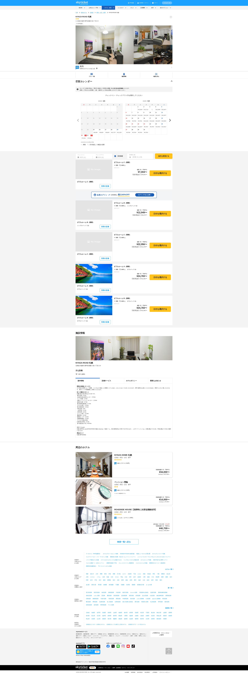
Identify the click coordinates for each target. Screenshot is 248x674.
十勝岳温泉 (111, 598)
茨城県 (136, 612)
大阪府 (142, 615)
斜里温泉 (138, 595)
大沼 (97, 574)
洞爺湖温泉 (95, 598)
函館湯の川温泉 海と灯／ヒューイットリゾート (123, 556)
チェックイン (81, 154)
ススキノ (92, 577)
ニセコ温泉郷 (140, 598)
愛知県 (120, 615)
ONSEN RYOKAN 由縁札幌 (127, 553)
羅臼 (135, 580)
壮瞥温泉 (88, 598)
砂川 (91, 580)
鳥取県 (165, 615)
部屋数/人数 (132, 154)
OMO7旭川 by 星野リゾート (160, 560)
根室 (162, 577)
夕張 (87, 577)
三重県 (125, 615)
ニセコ (139, 574)
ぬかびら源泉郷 (156, 598)
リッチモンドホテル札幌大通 (131, 560)
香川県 (109, 618)
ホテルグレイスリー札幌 (158, 553)
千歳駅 (117, 584)
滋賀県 (131, 615)
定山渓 (168, 574)
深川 (171, 577)
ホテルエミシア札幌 (146, 560)
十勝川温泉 (103, 598)
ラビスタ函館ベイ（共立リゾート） (95, 563)
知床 (139, 580)
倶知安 (149, 574)
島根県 (170, 615)
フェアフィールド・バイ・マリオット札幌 (97, 556)
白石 (112, 577)
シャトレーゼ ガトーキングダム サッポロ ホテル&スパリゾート (154, 556)
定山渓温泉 (145, 595)
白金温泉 (152, 595)
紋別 (148, 580)
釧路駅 (105, 584)
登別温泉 (164, 598)
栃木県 (125, 612)
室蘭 (101, 574)
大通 (103, 577)
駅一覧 (170, 588)
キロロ (117, 577)
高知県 (120, 618)
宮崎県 (153, 618)
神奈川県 (159, 612)
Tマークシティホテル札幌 (105, 566)
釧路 (148, 577)
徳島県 (104, 618)
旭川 (114, 580)
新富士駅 (93, 584)
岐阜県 (115, 615)
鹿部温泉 (109, 595)
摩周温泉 (95, 601)
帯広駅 (100, 584)
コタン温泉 (97, 595)
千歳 (134, 574)
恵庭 (144, 574)
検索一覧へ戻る (124, 542)
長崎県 (136, 618)
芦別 (96, 580)
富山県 (93, 615)
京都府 (136, 615)
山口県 (98, 618)
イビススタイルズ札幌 (141, 563)
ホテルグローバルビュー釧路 (110, 553)
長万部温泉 (89, 592)
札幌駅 (122, 584)
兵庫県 (147, 615)
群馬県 (131, 612)
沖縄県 (165, 618)
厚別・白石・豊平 (101, 12)
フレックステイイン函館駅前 (126, 563)
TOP (77, 12)
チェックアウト (100, 154)
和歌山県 (159, 615)
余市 (134, 577)
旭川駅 (128, 584)
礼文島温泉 (153, 601)
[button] (162, 54)
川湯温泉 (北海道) (143, 592)
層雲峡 (109, 580)
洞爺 (114, 574)
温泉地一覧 (168, 608)
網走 (127, 580)
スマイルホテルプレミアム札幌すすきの (111, 560)
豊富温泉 (118, 598)
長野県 (170, 612)
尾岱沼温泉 (97, 592)
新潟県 (88, 615)
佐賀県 (131, 618)
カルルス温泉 (133, 592)
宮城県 (104, 612)
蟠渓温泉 (88, 601)
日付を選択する (160, 173)
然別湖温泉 (116, 595)
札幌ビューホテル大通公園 (143, 553)
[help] (96, 68)
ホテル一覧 (168, 569)
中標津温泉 (125, 598)
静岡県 (109, 615)
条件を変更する (163, 156)
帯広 (154, 574)
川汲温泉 (118, 592)
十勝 (158, 574)
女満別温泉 (118, 601)
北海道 (91, 12)
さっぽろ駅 (149, 584)
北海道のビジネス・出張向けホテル (95, 624)
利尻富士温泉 (144, 601)
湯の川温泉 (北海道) (127, 601)
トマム (98, 577)
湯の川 (92, 574)
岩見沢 (139, 577)
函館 (87, 574)
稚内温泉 (167, 601)
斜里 (131, 580)
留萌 (122, 580)
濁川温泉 (132, 598)
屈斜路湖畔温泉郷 (162, 592)
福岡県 (125, 618)
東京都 (153, 612)
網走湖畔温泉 (160, 595)
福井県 (104, 615)
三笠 (153, 577)
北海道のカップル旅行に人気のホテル (116, 624)
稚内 (161, 580)
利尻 (156, 580)
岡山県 (88, 618)
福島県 (120, 612)
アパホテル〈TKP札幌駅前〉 (93, 553)
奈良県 (153, 615)
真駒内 (163, 574)
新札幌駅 (111, 584)
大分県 (147, 618)
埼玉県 (142, 612)
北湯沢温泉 (153, 592)
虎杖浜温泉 (89, 595)
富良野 (157, 577)
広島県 (93, 618)
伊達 (109, 574)
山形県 (115, 612)
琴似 (122, 577)
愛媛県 (115, 618)
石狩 (130, 577)
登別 (105, 574)
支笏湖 (129, 574)
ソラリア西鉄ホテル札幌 (92, 560)
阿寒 (87, 580)
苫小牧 (119, 574)
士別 (144, 580)
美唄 (166, 577)
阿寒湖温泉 (103, 605)
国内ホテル (84, 12)
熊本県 (142, 618)
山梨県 (165, 612)
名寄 (152, 580)
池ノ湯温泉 (110, 601)
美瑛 (104, 580)
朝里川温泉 (125, 592)
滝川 (100, 580)
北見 (118, 580)
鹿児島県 (159, 618)
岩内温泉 (96, 605)
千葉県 (147, 612)
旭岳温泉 (104, 592)
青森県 (93, 612)
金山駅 (88, 584)
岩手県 (98, 612)
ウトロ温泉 (111, 605)
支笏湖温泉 (124, 595)
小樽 (144, 577)
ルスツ (124, 574)
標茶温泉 (131, 595)
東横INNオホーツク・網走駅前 (157, 563)
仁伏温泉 (148, 598)
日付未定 (120, 156)
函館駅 (133, 584)
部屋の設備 (105, 186)
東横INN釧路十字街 (112, 563)
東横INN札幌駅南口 (91, 566)
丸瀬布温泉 (102, 601)
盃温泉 (103, 595)
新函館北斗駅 (140, 584)
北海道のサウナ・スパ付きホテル (137, 624)
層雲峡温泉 (168, 595)
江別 (126, 577)
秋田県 (109, 612)
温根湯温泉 (111, 592)
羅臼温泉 (137, 601)
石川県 (98, 615)
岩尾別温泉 (89, 605)
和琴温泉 (160, 601)
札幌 (108, 577)
